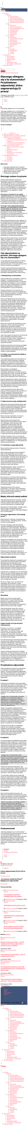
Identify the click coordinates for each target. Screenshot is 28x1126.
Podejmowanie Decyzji (16, 38)
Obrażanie (9, 151)
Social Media (13, 50)
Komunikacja (13, 41)
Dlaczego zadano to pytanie (11, 134)
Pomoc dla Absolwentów (17, 19)
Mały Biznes (13, 44)
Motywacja (13, 37)
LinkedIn (12, 49)
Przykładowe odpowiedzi (10, 155)
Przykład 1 (9, 156)
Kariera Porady (14, 16)
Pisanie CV (13, 25)
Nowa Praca (13, 32)
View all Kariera (5, 985)
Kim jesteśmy (11, 56)
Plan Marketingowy (15, 43)
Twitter (12, 52)
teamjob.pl (4, 1004)
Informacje (7, 55)
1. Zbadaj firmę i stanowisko (14, 138)
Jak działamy (11, 58)
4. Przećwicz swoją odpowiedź (15, 144)
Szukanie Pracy (14, 30)
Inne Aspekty (10, 35)
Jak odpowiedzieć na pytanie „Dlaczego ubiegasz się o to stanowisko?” (15, 136)
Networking (13, 34)
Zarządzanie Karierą (16, 18)
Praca (8, 24)
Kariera (9, 15)
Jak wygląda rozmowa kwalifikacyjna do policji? (13, 895)
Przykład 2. (10, 158)
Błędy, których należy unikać (11, 145)
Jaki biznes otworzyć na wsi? (14, 905)
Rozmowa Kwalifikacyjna (17, 28)
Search (3, 71)
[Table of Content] (14, 128)
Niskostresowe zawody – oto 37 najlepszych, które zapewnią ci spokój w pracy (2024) (12, 943)
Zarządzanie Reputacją (17, 22)
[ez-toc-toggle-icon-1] (14, 129)
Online (9, 47)
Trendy (12, 53)
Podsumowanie (8, 161)
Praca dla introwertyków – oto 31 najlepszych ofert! (13, 955)
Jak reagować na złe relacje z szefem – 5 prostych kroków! (11, 980)
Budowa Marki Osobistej (17, 21)
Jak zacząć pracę (12, 62)
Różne (12, 46)
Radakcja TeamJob (20, 95)
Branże (9, 61)
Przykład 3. (10, 159)
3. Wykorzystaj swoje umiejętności (16, 142)
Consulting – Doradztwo (14, 64)
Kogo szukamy (11, 59)
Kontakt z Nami (8, 65)
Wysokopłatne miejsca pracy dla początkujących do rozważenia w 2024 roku (13, 968)
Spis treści (12, 132)
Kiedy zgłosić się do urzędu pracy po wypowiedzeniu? (13, 927)
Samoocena (13, 40)
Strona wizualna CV (15, 27)
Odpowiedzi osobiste (12, 149)
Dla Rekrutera (14, 31)
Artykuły (6, 13)
